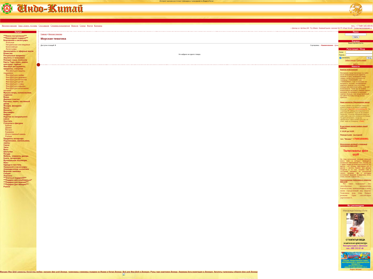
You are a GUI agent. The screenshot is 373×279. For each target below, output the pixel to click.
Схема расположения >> (363, 28)
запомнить (346, 58)
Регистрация (361, 60)
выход (355, 64)
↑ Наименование (326, 45)
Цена (336, 45)
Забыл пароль (350, 60)
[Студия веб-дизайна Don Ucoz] (128, 277)
